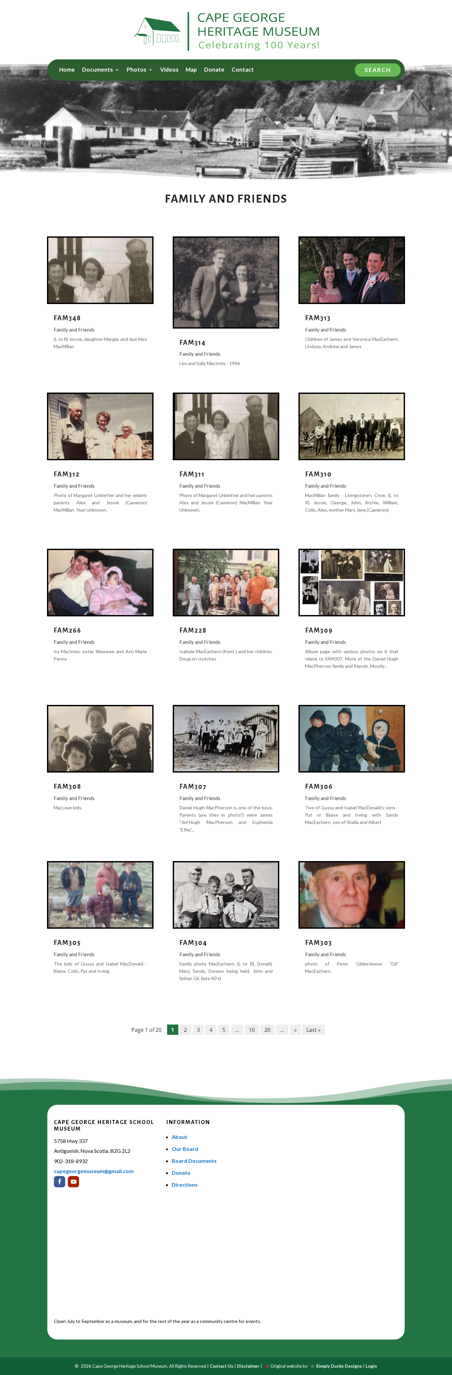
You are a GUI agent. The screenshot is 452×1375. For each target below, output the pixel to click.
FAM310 (318, 474)
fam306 (319, 786)
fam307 (193, 786)
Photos (136, 70)
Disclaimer (248, 1366)
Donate (214, 70)
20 (267, 1029)
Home (67, 70)
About (179, 1137)
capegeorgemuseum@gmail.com (94, 1171)
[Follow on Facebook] (59, 1181)
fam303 (318, 942)
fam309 (319, 630)
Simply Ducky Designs (339, 1366)
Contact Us (221, 1366)
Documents (97, 70)
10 (252, 1029)
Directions (185, 1184)
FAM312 (67, 474)
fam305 (67, 942)
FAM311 (192, 474)
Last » (313, 1029)
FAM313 (318, 318)
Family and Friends (74, 330)
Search (378, 69)
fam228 (193, 630)
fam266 (67, 630)
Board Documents (194, 1160)
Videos (169, 70)
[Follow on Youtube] (73, 1181)
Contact (243, 70)
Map (191, 70)
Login (371, 1366)
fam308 (67, 786)
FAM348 (67, 318)
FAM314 (192, 342)
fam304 (193, 942)
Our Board (185, 1149)
